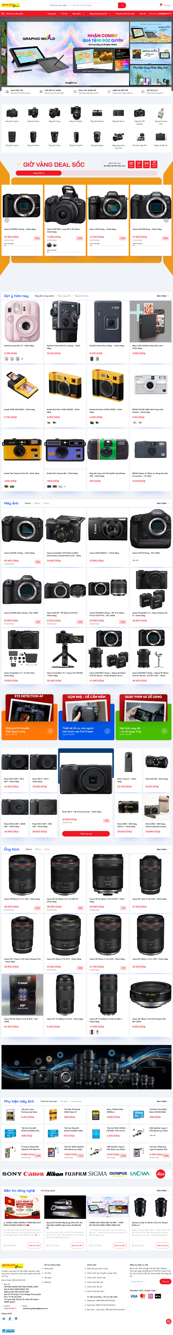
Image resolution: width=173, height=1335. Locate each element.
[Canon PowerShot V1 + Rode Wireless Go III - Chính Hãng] (151, 589)
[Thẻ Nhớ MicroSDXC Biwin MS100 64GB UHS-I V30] (138, 1115)
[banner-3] (65, 53)
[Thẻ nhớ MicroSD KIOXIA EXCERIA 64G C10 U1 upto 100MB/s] (10, 1133)
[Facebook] (4, 1318)
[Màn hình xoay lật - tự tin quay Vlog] (143, 707)
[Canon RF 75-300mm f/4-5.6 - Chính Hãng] (65, 995)
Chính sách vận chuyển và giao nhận (102, 1273)
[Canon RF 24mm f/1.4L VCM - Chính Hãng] (108, 935)
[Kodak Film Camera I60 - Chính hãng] (65, 449)
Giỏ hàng (48, 1277)
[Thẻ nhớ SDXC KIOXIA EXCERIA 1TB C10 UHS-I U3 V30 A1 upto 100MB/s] (96, 1133)
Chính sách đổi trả (94, 1287)
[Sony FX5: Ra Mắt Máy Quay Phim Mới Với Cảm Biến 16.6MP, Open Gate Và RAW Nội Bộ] (65, 1207)
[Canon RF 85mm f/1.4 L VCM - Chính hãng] (22, 875)
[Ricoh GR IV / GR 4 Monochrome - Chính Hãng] (86, 779)
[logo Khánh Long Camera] (22, 1266)
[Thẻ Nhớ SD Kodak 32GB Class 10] (53, 1115)
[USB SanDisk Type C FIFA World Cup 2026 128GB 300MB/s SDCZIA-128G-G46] (96, 1152)
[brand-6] (118, 1174)
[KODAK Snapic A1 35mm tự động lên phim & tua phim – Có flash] (151, 449)
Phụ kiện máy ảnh (19, 1101)
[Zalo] (16, 1318)
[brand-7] (139, 1174)
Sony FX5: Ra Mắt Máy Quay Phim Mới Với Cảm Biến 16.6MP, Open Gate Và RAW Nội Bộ (64, 1225)
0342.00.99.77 (10, 1308)
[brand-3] (54, 1174)
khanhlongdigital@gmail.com (35, 1308)
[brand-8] (160, 1174)
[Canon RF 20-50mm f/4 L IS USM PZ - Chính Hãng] (65, 875)
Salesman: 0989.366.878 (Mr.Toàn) (101, 1300)
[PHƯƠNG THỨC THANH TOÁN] (151, 1296)
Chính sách (91, 1265)
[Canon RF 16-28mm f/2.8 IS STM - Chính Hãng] (108, 875)
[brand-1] (12, 1174)
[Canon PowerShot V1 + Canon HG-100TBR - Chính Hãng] (65, 649)
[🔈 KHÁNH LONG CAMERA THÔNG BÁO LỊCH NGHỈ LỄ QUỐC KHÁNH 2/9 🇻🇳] (22, 1207)
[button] (6, 220)
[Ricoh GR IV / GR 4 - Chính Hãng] (43, 762)
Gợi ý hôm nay (16, 296)
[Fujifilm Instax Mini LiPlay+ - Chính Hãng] (108, 321)
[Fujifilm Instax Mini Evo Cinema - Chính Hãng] (65, 321)
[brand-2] (33, 1174)
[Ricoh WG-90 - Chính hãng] (156, 762)
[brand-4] (75, 1174)
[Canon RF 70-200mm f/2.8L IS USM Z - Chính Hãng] (108, 995)
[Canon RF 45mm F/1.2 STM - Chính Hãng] (65, 935)
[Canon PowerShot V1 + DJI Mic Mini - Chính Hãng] (22, 649)
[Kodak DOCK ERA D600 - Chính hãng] (22, 385)
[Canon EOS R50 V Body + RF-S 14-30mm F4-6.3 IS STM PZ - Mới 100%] (108, 589)
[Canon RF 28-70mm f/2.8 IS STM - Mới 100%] (22, 995)
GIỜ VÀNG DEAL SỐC (54, 164)
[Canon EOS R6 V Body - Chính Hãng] (22, 529)
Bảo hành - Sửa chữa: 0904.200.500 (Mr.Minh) (106, 1309)
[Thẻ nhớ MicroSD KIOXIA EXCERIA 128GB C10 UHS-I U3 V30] (53, 1133)
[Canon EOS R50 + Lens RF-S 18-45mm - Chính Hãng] (65, 205)
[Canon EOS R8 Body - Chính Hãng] (151, 205)
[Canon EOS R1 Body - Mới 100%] (151, 529)
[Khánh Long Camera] (11, 5)
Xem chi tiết (34, 1245)
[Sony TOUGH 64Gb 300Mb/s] (96, 1115)
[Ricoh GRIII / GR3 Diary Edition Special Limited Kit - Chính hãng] (156, 807)
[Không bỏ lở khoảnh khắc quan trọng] (29, 707)
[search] (122, 5)
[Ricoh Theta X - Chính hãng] (128, 762)
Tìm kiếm (47, 1273)
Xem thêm (161, 296)
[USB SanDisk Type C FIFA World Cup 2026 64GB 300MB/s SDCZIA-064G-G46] (138, 1133)
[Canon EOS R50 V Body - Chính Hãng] (22, 205)
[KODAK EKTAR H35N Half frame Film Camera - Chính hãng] (151, 385)
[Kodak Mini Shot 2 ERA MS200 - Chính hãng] (65, 385)
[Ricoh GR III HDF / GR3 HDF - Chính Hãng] (43, 807)
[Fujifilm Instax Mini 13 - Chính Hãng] (22, 321)
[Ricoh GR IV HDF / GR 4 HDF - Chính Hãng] (15, 762)
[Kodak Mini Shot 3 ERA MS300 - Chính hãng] (108, 385)
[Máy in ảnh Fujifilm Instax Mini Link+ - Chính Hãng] (151, 321)
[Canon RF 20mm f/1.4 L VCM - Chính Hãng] (151, 935)
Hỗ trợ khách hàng (52, 1265)
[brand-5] (97, 1174)
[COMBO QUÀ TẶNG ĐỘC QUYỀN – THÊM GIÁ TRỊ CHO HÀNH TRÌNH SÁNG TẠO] (108, 1207)
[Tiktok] (10, 1318)
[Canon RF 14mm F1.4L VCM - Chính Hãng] (151, 875)
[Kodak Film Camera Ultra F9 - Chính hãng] (22, 449)
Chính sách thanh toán (96, 1277)
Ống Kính (11, 849)
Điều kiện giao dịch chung (97, 1268)
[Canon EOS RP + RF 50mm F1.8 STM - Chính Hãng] (65, 589)
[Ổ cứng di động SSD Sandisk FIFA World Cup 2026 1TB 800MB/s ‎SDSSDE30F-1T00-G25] (10, 1152)
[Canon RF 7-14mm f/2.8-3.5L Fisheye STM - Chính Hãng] (22, 935)
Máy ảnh (11, 503)
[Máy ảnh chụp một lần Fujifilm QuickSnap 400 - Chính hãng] (108, 449)
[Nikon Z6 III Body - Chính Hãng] (108, 205)
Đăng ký (47, 1282)
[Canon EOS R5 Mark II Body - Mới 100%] (22, 589)
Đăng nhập (48, 1268)
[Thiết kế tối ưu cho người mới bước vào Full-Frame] (86, 707)
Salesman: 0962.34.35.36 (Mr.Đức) (101, 1305)
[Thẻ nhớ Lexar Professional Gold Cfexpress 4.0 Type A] (10, 1115)
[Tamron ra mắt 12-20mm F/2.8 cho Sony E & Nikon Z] (151, 1207)
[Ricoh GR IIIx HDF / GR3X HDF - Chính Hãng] (15, 807)
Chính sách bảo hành (95, 1291)
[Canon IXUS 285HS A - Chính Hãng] (108, 529)
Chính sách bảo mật (95, 1282)
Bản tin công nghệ (19, 1190)
